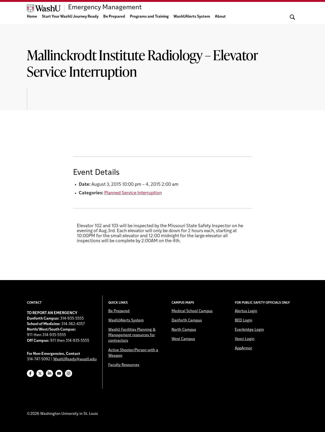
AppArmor (243, 348)
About (220, 17)
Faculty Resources (123, 365)
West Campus (183, 339)
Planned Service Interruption (133, 193)
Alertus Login (246, 311)
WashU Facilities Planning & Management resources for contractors (132, 335)
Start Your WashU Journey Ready (70, 17)
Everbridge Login (249, 330)
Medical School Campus (192, 311)
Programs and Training (149, 17)
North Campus (184, 330)
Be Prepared (114, 17)
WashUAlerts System (191, 17)
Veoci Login (244, 339)
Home (32, 17)
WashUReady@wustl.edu (75, 359)
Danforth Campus (187, 320)
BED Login (243, 320)
